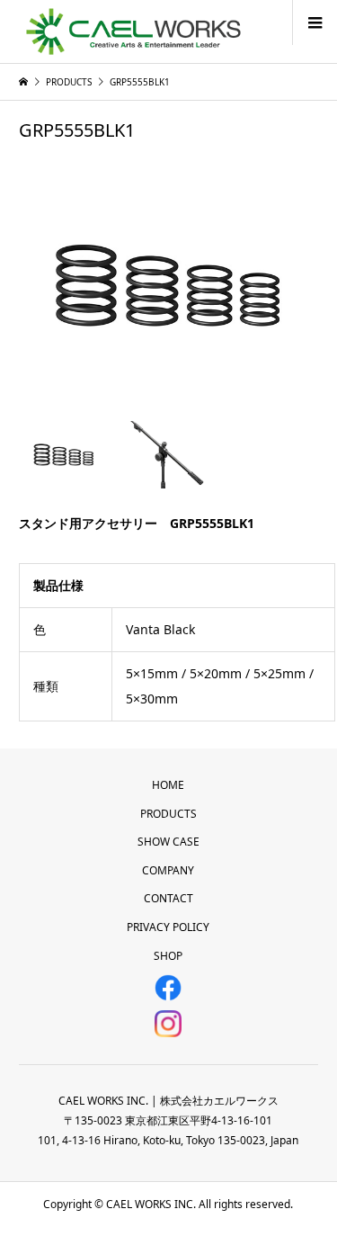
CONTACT (168, 898)
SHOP (168, 955)
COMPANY (168, 870)
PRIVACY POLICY (168, 927)
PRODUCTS (168, 813)
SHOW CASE (168, 841)
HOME (168, 785)
